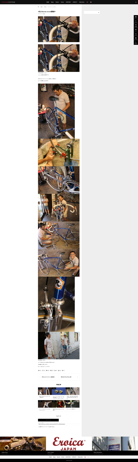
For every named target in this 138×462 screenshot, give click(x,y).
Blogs (52, 2)
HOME (47, 2)
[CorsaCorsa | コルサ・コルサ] (8, 2)
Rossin (44, 13)
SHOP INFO (68, 2)
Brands (57, 2)
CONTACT (75, 2)
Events (62, 2)
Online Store (81, 2)
